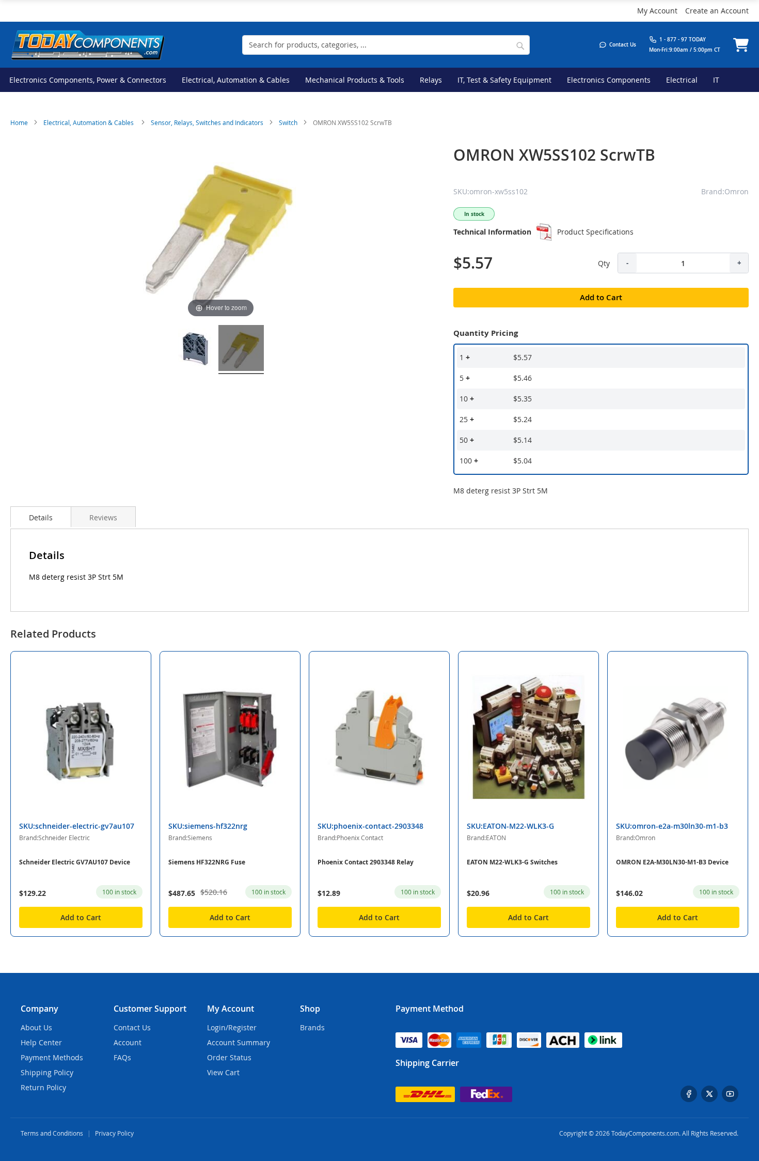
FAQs (122, 1057)
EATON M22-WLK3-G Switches (512, 862)
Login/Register (232, 1027)
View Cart (223, 1072)
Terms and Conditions (52, 1133)
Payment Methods (52, 1057)
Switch (288, 122)
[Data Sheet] (544, 232)
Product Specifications (595, 232)
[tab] (40, 516)
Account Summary (238, 1042)
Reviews (103, 517)
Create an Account (717, 11)
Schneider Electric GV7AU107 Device (74, 862)
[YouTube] (730, 1094)
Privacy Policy (114, 1133)
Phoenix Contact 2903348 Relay (366, 862)
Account (127, 1042)
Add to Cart (80, 917)
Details (41, 517)
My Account (657, 11)
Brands (312, 1027)
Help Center (41, 1042)
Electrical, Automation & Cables (89, 122)
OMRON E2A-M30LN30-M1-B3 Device (672, 862)
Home (19, 122)
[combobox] (386, 45)
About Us (36, 1027)
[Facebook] (689, 1094)
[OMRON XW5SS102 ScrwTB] (195, 349)
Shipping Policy (47, 1072)
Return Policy (43, 1087)
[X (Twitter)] (709, 1094)
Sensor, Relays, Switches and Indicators (207, 122)
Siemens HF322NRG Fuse (206, 862)
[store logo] (87, 44)
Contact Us (132, 1027)
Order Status (229, 1057)
